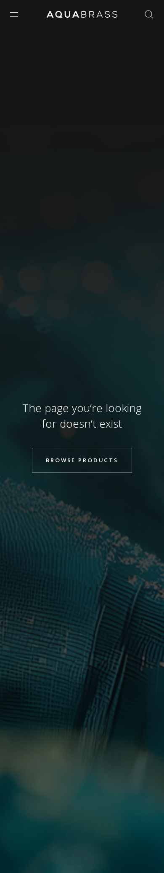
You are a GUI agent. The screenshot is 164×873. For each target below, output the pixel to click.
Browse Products (82, 460)
